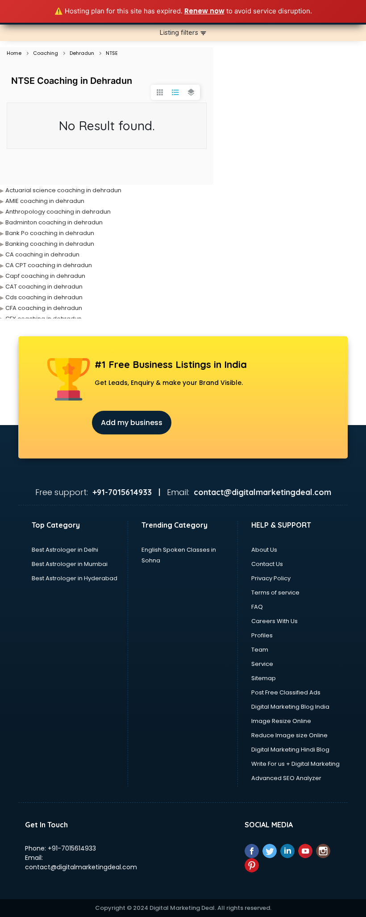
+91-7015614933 (72, 848)
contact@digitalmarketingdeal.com (81, 867)
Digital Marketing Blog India (290, 706)
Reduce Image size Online (289, 735)
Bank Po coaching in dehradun (49, 233)
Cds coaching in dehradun (44, 297)
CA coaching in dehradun (42, 254)
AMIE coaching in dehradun (44, 201)
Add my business (131, 422)
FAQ (257, 607)
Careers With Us (274, 621)
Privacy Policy (271, 578)
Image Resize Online (281, 721)
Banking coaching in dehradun (49, 244)
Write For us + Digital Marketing (295, 764)
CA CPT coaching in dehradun (48, 265)
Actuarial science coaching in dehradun (63, 190)
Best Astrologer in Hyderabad (74, 578)
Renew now (204, 11)
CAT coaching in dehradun (44, 286)
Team (259, 649)
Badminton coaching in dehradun (54, 222)
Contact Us (267, 564)
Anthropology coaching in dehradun (58, 211)
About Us (264, 549)
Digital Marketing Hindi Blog (290, 749)
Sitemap (263, 678)
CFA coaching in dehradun (43, 308)
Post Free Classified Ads (285, 692)
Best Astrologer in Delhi (65, 549)
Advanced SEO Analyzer (286, 778)
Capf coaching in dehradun (45, 276)
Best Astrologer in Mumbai (70, 564)
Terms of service (275, 592)
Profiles (262, 635)
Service (262, 664)
